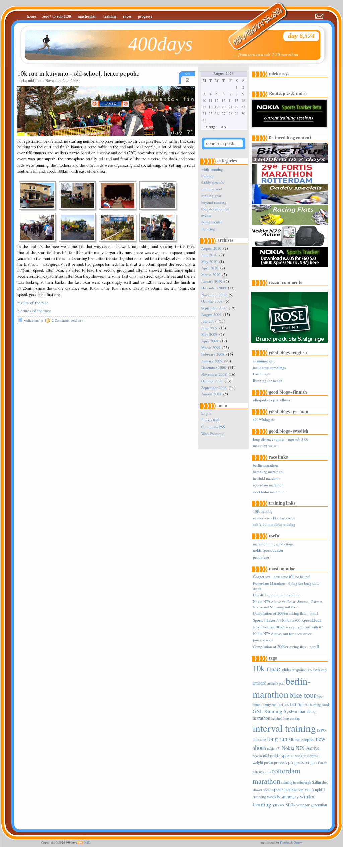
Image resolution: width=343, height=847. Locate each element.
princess (280, 762)
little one (259, 739)
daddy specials (212, 182)
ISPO (321, 730)
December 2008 (213, 367)
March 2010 (210, 274)
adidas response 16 (296, 669)
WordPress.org (212, 433)
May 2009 (209, 334)
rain (268, 772)
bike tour (302, 695)
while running (33, 320)
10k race (266, 668)
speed (267, 789)
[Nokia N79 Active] (290, 244)
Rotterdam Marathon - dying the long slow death (286, 586)
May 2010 (209, 261)
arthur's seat (276, 683)
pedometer (261, 557)
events (206, 215)
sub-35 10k (306, 789)
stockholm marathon (269, 491)
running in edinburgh (296, 782)
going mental (211, 221)
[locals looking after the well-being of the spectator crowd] (79, 195)
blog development (215, 208)
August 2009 (211, 314)
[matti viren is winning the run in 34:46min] (119, 227)
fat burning (313, 704)
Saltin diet (320, 782)
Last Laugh (261, 373)
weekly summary (283, 796)
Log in (206, 413)
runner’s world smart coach (274, 517)
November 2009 (214, 294)
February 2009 (212, 354)
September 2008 (214, 387)
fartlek (283, 704)
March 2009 (210, 347)
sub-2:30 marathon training (274, 524)
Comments (213, 426)
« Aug (210, 126)
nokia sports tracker (268, 550)
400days (160, 44)
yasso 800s (283, 804)
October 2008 (212, 380)
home (31, 16)
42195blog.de (264, 419)
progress (145, 16)
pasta (268, 762)
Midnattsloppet (301, 739)
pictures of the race (34, 311)
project (311, 762)
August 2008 (211, 393)
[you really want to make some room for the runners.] (79, 227)
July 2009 (209, 321)
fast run (297, 704)
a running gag (264, 360)
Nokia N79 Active (301, 747)
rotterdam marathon (268, 484)
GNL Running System (276, 711)
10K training (263, 511)
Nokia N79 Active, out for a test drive (282, 633)
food (325, 704)
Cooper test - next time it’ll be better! (281, 576)
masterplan (87, 16)
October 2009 (212, 301)
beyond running (213, 202)
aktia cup (320, 669)
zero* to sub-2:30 (56, 16)
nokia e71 (274, 748)
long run (277, 739)
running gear (211, 195)
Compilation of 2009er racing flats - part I (285, 613)
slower (257, 789)
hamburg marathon (268, 471)
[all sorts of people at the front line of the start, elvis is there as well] (159, 195)
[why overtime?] (253, 22)
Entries (210, 419)
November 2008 (214, 374)
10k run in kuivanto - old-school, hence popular (78, 73)
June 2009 (209, 327)
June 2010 (209, 254)
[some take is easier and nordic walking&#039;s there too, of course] (39, 227)
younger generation (311, 804)
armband (259, 683)
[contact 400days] (319, 16)
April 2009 (209, 340)
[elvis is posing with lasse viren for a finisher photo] (159, 227)
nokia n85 (261, 756)
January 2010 (211, 281)
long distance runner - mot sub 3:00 (280, 439)
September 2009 (214, 307)
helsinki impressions (285, 718)
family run (268, 704)
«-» (223, 126)
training (109, 16)
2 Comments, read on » (68, 320)
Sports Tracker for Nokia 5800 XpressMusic (287, 620)
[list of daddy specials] (290, 203)
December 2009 (213, 287)
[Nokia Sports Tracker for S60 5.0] (290, 265)
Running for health (267, 380)
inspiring (208, 228)
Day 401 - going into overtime (276, 594)
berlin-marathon (265, 465)
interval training (284, 727)
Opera (298, 842)
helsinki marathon (267, 478)
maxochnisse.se (265, 445)
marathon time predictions (273, 543)
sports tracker (284, 789)
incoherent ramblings (269, 367)
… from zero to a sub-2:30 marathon (265, 54)
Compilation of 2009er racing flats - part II (286, 646)
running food (211, 188)
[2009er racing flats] (290, 223)
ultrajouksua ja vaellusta (271, 399)
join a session (263, 639)
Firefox (285, 842)
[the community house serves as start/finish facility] (39, 195)
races (127, 16)
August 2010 (211, 248)
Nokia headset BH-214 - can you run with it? (288, 626)
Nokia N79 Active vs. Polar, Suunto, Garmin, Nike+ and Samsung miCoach (288, 604)
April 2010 (209, 267)
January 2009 (211, 360)
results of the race (33, 303)
